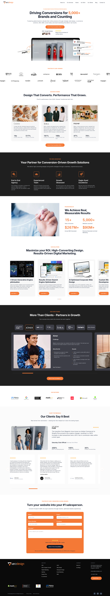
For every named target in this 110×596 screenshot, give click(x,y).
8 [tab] (76, 488)
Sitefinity (43, 572)
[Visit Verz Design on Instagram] (98, 593)
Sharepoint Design (60, 569)
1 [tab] (15, 488)
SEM (58, 574)
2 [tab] (24, 488)
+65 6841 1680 (94, 574)
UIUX (58, 565)
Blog (96, 2)
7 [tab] (68, 488)
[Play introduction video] (29, 438)
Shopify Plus (44, 574)
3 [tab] (33, 488)
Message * (31, 528)
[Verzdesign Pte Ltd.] (8, 3)
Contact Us (102, 2)
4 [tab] (42, 488)
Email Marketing (60, 572)
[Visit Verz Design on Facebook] (94, 593)
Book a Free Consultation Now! (54, 26)
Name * (30, 514)
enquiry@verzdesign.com (96, 571)
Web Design (59, 567)
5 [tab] (50, 488)
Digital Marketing (45, 569)
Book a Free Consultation (54, 378)
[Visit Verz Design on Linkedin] (101, 593)
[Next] (102, 469)
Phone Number (32, 521)
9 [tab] (85, 488)
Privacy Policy (29, 593)
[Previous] (8, 469)
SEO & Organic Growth (46, 567)
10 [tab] (94, 488)
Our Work (83, 2)
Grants (77, 2)
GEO (42, 565)
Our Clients (90, 2)
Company (59, 521)
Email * (58, 514)
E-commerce (44, 576)
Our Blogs (78, 567)
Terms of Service (36, 593)
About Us (62, 2)
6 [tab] (59, 488)
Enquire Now (95, 578)
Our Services (70, 2)
